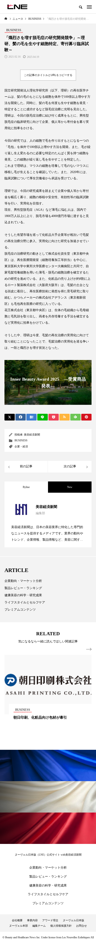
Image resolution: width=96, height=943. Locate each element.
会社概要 (17, 920)
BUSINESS (21, 440)
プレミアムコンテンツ (20, 609)
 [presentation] (89, 649)
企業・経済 (21, 446)
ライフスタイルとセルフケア (24, 602)
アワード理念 (50, 920)
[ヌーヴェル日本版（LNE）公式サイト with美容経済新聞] (17, 6)
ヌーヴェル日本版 (73, 920)
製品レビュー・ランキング (23, 588)
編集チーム (39, 925)
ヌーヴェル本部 (18, 925)
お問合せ (81, 925)
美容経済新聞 (32, 434)
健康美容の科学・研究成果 (23, 595)
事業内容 (32, 920)
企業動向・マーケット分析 (23, 581)
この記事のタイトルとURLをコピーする (48, 75)
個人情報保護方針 (61, 925)
